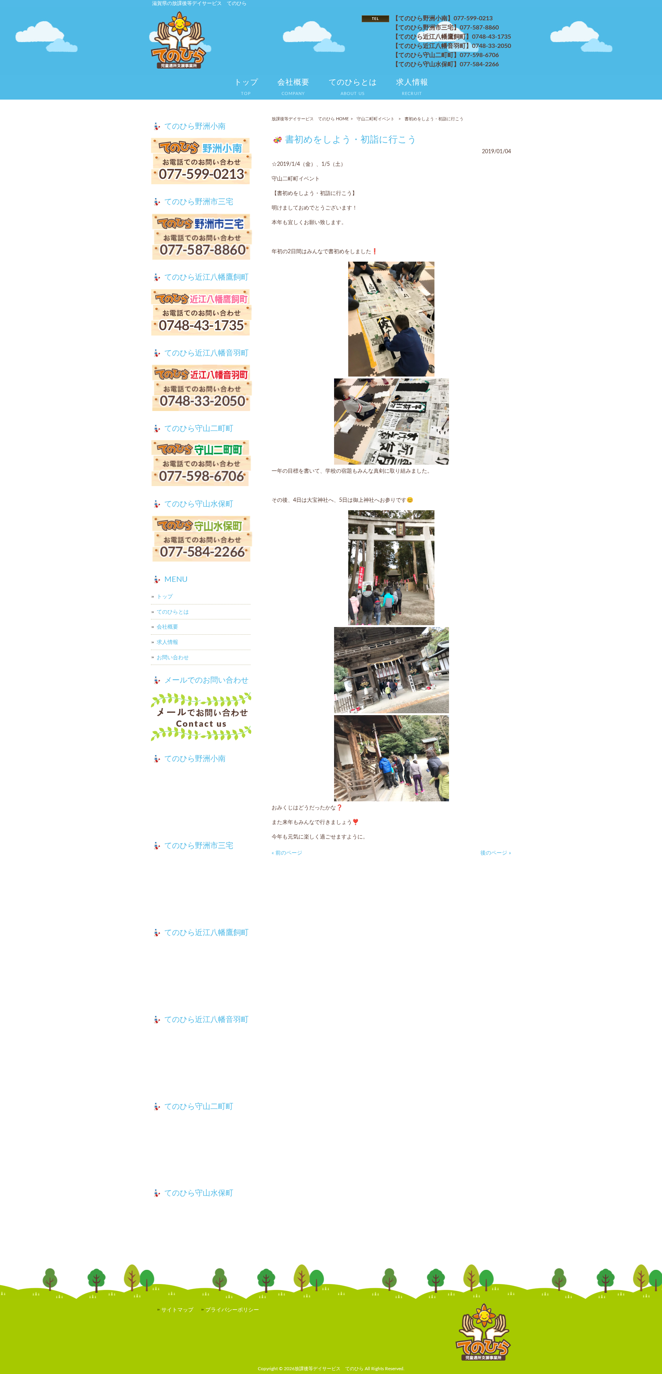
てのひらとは (173, 612)
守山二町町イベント (376, 119)
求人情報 (167, 642)
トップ (165, 596)
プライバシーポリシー (232, 1310)
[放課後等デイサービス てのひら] (178, 67)
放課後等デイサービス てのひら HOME (310, 119)
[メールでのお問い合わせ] (201, 718)
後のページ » (495, 853)
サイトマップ (177, 1310)
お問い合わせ (173, 657)
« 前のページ (287, 853)
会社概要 (167, 627)
